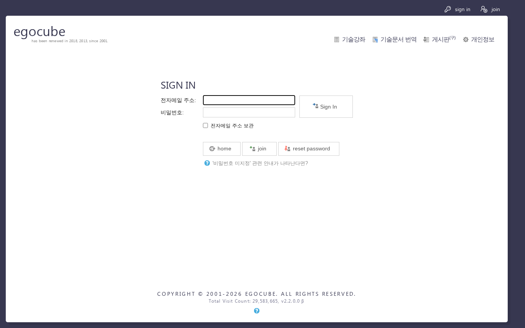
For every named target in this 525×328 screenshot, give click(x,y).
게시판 (444, 39)
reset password (310, 149)
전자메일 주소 (177, 100)
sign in (462, 9)
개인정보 (482, 39)
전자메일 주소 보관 (232, 126)
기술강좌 (353, 39)
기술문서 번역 (398, 39)
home (223, 149)
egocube (39, 30)
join (495, 9)
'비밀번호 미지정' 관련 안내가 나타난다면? (260, 163)
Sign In (328, 107)
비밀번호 (171, 112)
